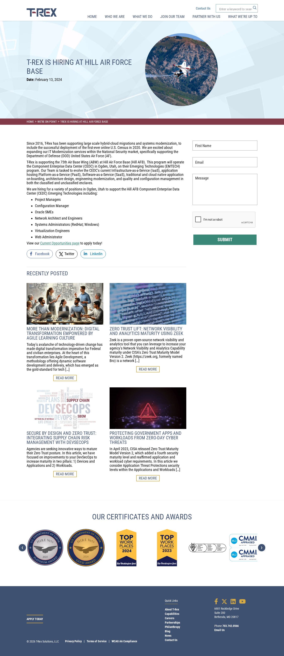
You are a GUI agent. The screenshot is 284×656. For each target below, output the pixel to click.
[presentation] (22, 547)
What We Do (142, 16)
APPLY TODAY (35, 619)
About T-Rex (172, 609)
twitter (69, 254)
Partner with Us (206, 16)
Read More (65, 378)
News (168, 635)
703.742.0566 (230, 626)
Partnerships (172, 622)
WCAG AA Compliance (124, 641)
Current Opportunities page (59, 243)
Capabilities (172, 613)
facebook (41, 254)
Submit (224, 239)
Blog (167, 631)
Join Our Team (172, 16)
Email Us (219, 630)
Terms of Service (97, 641)
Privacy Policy (73, 641)
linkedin (95, 254)
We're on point (47, 121)
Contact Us (203, 8)
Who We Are (115, 16)
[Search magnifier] (255, 8)
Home (92, 16)
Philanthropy (172, 627)
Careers (169, 618)
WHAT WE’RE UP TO (242, 16)
